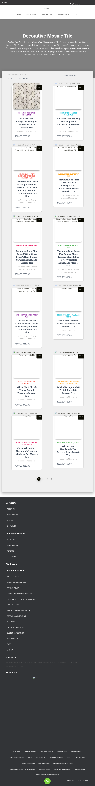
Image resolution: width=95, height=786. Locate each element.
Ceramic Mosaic (27, 178)
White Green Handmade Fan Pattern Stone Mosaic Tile (68, 450)
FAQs (9, 644)
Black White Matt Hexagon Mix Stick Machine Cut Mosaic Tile (27, 452)
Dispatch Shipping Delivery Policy (21, 599)
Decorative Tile (26, 383)
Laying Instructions (15, 627)
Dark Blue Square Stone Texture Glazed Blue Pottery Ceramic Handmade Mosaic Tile (26, 326)
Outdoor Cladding (56, 758)
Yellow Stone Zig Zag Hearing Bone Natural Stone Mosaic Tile (68, 123)
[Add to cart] (37, 136)
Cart (76, 14)
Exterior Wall (62, 752)
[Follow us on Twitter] (15, 679)
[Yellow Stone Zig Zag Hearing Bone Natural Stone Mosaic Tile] (68, 96)
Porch (69, 758)
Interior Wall (41, 758)
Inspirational (63, 14)
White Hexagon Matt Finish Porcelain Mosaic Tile (68, 390)
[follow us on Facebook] (8, 679)
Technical (11, 622)
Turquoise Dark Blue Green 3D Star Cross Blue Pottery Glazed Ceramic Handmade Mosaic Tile (26, 257)
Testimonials (12, 639)
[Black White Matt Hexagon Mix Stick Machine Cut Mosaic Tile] (26, 425)
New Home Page (44, 763)
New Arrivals (47, 14)
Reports (10, 520)
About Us (11, 509)
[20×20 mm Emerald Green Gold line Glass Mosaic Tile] (68, 298)
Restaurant (80, 758)
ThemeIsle (85, 781)
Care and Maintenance (16, 616)
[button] (35, 14)
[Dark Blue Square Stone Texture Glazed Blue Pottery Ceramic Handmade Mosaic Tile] (26, 298)
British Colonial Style (65, 443)
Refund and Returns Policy (18, 610)
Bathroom (17, 752)
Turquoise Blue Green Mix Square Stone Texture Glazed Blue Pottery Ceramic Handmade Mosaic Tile (26, 189)
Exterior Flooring (17, 758)
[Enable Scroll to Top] (90, 781)
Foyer (30, 758)
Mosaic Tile (26, 115)
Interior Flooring (46, 752)
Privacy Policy (13, 588)
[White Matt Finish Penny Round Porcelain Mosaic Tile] (26, 364)
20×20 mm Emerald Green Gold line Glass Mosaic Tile (68, 323)
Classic (77, 443)
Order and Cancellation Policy (20, 594)
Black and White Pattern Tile (68, 381)
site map (10, 650)
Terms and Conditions (16, 582)
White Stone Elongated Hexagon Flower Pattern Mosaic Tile (26, 123)
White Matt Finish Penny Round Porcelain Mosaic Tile (27, 391)
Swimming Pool (30, 752)
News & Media (12, 515)
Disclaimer (11, 526)
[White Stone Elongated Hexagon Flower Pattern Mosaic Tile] (26, 96)
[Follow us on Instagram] (29, 679)
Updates (4, 2)
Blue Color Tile (63, 174)
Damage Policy (13, 605)
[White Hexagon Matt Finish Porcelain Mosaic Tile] (68, 364)
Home (19, 14)
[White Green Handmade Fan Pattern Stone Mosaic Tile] (68, 425)
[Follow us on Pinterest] (22, 679)
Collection (31, 14)
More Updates (13, 577)
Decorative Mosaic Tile (26, 113)
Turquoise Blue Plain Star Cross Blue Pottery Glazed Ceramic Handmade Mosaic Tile (68, 185)
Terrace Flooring (28, 763)
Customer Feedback (15, 633)
